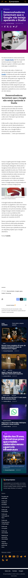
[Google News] (13, 556)
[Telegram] (24, 556)
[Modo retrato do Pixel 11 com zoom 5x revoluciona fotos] (14, 386)
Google (4, 74)
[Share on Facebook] (5, 26)
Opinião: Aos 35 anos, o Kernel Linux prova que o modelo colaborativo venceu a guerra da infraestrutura (13, 443)
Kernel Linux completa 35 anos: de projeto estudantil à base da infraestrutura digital (14, 347)
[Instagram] (17, 556)
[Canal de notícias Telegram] (6, 560)
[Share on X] (7, 26)
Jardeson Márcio (7, 376)
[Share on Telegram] (13, 26)
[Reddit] (21, 556)
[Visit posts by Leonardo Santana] (3, 305)
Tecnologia (6, 9)
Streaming (8, 293)
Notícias (10, 370)
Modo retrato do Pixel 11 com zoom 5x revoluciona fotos (14, 398)
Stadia (3, 293)
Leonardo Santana (10, 23)
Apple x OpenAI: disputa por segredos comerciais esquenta (12, 373)
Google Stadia (9, 60)
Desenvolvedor (11, 291)
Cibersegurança (7, 420)
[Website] (25, 305)
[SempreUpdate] (14, 1)
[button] (3, 2)
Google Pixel (6, 395)
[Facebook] (3, 556)
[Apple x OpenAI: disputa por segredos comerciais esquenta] (14, 361)
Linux (5, 433)
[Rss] (3, 560)
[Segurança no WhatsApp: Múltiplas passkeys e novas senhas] (14, 411)
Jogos (21, 291)
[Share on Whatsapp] (10, 26)
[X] (6, 556)
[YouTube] (10, 556)
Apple (4, 370)
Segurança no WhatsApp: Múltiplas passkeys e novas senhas (14, 423)
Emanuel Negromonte (10, 470)
